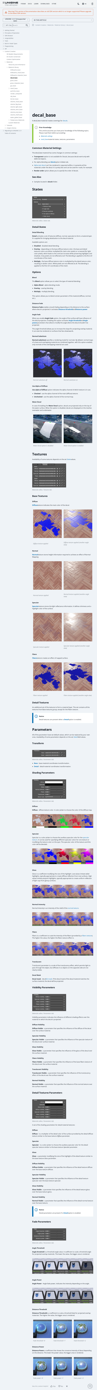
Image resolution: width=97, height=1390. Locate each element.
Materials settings (46, 136)
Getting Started (9, 30)
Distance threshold (65, 309)
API (6, 49)
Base (36, 763)
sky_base (13, 96)
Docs (30, 4)
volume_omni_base (16, 109)
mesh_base (14, 88)
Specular (35, 606)
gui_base (13, 86)
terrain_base (14, 99)
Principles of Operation (12, 33)
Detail (66, 719)
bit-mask (49, 979)
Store (54, 4)
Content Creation (10, 51)
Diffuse (35, 505)
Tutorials (9, 125)
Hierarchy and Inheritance (17, 65)
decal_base (13, 78)
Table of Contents (10, 133)
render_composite (16, 94)
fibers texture (87, 936)
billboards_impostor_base (18, 75)
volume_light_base (16, 107)
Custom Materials (14, 123)
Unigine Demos (11, 128)
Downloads (45, 4)
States (69, 459)
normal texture (73, 908)
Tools (6, 41)
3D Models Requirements (15, 54)
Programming (9, 46)
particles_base (15, 91)
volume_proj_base (16, 112)
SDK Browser (9, 35)
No (62, 1386)
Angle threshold (75, 320)
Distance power (81, 309)
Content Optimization (13, 59)
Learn (36, 4)
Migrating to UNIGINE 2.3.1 (13, 130)
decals (65, 121)
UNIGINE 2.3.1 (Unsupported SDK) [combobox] (15, 20)
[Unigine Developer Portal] (10, 4)
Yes (54, 1386)
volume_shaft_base (16, 115)
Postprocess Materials (17, 120)
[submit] (27, 25)
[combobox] (84, 3)
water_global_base (16, 117)
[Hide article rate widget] (66, 1386)
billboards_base (15, 70)
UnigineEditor (9, 38)
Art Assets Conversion (13, 57)
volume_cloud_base (16, 101)
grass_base (13, 80)
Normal (35, 555)
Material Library (14, 67)
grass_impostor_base (17, 83)
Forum (23, 4)
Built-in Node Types (11, 43)
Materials (10, 62)
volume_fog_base (15, 104)
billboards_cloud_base (17, 72)
